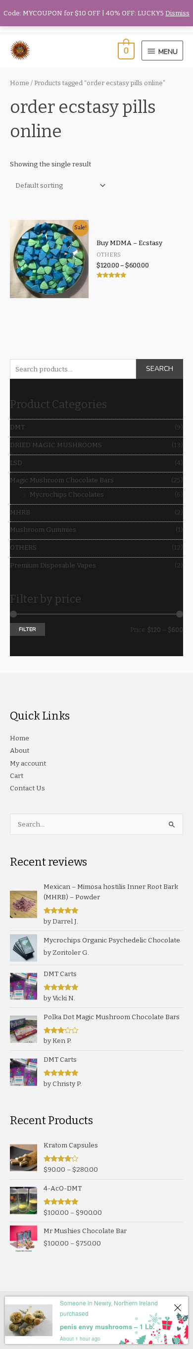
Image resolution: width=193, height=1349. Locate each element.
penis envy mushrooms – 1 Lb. (107, 1326)
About (19, 750)
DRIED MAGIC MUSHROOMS (56, 445)
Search (159, 368)
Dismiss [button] (177, 13)
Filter (27, 629)
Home (19, 83)
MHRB (20, 512)
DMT (17, 427)
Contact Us (27, 788)
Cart (16, 776)
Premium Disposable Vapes (53, 565)
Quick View (49, 291)
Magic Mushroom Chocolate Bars (62, 480)
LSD (16, 463)
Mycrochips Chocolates (67, 494)
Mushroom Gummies (43, 529)
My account (28, 763)
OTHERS (23, 547)
